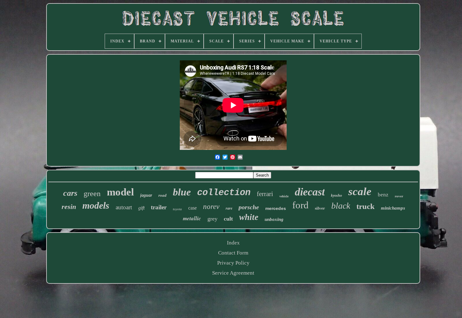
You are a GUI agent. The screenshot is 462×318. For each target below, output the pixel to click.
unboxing (274, 219)
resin (69, 207)
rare (229, 208)
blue (182, 192)
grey (212, 219)
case (192, 208)
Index (233, 243)
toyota (177, 209)
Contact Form (233, 253)
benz (383, 195)
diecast (310, 192)
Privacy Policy (233, 263)
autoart (124, 207)
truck (365, 206)
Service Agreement (233, 273)
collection (223, 193)
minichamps (393, 208)
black (340, 206)
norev (211, 207)
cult (228, 219)
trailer (159, 207)
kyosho (336, 195)
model (120, 192)
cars (70, 193)
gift (141, 208)
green (92, 193)
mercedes (275, 208)
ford (300, 205)
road (162, 195)
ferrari (265, 194)
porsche (249, 207)
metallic (192, 218)
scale (359, 191)
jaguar (146, 195)
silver (320, 208)
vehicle (284, 196)
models (95, 205)
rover (399, 196)
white (248, 217)
